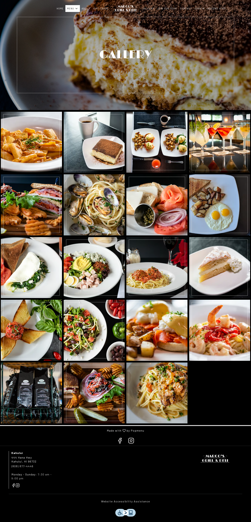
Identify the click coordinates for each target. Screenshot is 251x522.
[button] (72, 8)
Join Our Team (167, 8)
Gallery (148, 8)
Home (60, 8)
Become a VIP (217, 8)
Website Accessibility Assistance (125, 501)
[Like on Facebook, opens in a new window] (120, 441)
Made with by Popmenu (73, 430)
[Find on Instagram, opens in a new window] (131, 441)
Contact (186, 8)
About (86, 8)
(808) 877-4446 (22, 466)
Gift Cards (100, 8)
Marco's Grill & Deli (215, 458)
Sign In (200, 8)
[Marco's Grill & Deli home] (125, 8)
